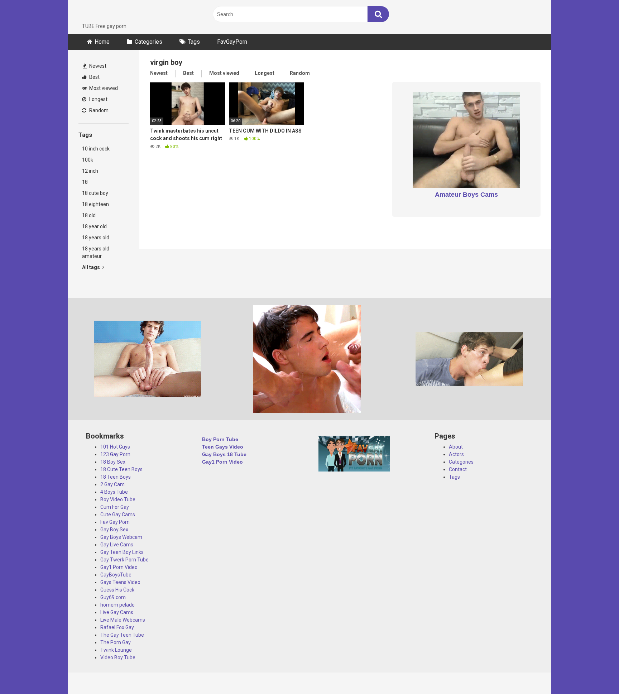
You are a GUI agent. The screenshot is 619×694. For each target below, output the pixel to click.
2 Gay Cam (112, 484)
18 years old (95, 237)
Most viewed (103, 88)
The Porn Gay (115, 642)
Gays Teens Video (120, 582)
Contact (458, 469)
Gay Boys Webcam (121, 537)
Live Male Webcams (122, 620)
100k (87, 160)
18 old (89, 215)
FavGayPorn (232, 41)
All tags (91, 267)
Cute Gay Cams (117, 514)
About (456, 447)
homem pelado (117, 605)
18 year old (94, 226)
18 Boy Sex (112, 462)
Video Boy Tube (117, 657)
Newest (97, 66)
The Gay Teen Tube (122, 635)
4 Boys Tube (114, 492)
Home (102, 41)
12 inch (90, 171)
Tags (194, 41)
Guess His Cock (117, 590)
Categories (148, 41)
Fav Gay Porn (115, 522)
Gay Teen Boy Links (122, 552)
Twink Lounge (116, 650)
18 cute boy (95, 193)
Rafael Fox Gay (117, 627)
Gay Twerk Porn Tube (124, 560)
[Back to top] (595, 672)
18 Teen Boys (115, 477)
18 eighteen (95, 204)
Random (98, 110)
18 (85, 182)
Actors (456, 454)
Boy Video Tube (117, 499)
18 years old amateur (95, 252)
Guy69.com (113, 597)
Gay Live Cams (116, 544)
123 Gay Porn (115, 454)
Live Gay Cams (116, 612)
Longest (97, 99)
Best (94, 77)
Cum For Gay (114, 507)
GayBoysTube (115, 575)
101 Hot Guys (115, 447)
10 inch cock (96, 149)
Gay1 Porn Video (119, 567)
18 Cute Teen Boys (121, 469)
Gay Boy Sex (114, 529)
